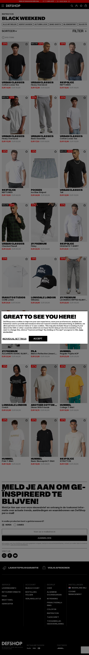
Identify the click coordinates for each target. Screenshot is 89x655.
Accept (37, 338)
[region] (44, 327)
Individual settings (14, 339)
